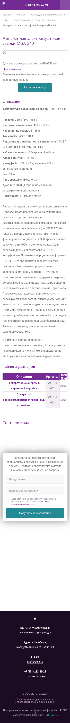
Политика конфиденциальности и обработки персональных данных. (35, 700)
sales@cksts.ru (35, 661)
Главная (7, 14)
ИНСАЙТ (52, 715)
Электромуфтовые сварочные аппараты (35, 20)
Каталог (21, 14)
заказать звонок (37, 676)
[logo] (8, 5)
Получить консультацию (35, 513)
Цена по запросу (35, 87)
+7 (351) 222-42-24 (36, 5)
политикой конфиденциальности (30, 503)
